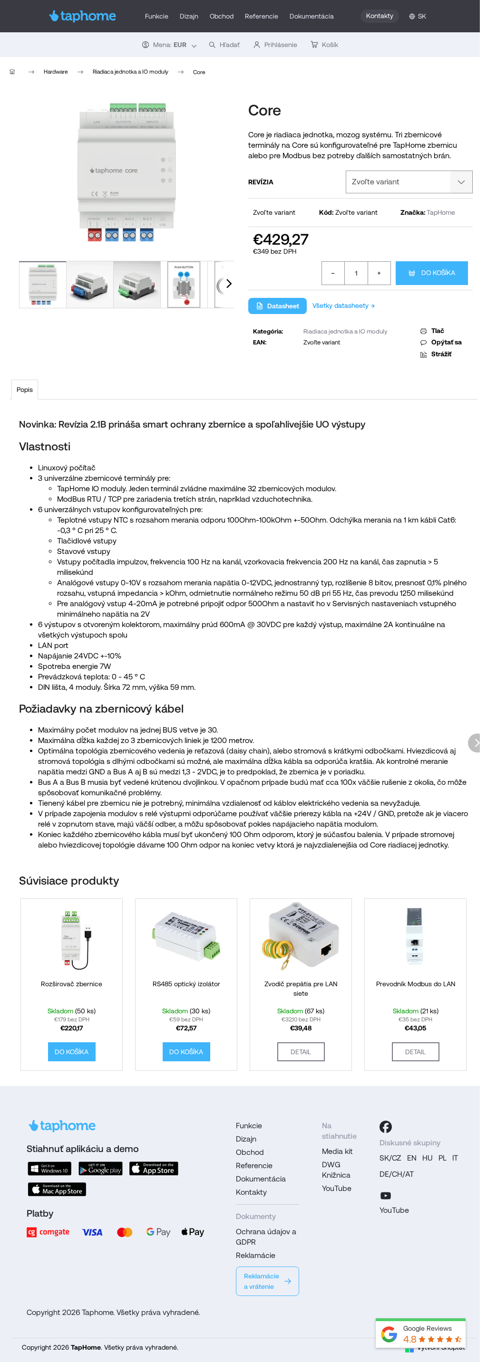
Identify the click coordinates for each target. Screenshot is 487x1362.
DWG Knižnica (336, 1170)
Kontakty (379, 15)
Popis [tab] (25, 389)
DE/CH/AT (397, 1174)
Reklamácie (255, 1255)
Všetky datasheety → (343, 305)
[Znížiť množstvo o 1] (333, 273)
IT (455, 1157)
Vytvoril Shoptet (441, 1347)
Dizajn (246, 1138)
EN (412, 1157)
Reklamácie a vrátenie (261, 1281)
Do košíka (438, 272)
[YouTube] (386, 1194)
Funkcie (249, 1125)
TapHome (441, 212)
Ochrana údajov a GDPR (266, 1237)
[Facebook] (386, 1127)
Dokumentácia (261, 1178)
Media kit (337, 1151)
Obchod (250, 1152)
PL (442, 1157)
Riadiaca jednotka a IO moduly (345, 331)
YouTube (336, 1188)
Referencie (254, 1165)
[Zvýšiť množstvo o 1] (379, 273)
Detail (301, 1052)
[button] (168, 44)
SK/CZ (390, 1157)
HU (427, 1157)
